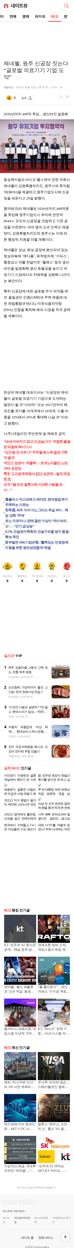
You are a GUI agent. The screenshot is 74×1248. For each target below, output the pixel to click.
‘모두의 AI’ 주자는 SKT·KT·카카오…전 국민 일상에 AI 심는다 (54, 1162)
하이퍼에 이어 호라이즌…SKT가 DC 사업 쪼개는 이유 (19, 1120)
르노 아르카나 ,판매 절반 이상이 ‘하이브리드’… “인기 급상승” (36, 523)
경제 (25, 16)
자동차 (12, 736)
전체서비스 (45, 1231)
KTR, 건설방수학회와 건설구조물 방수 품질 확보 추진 (36, 534)
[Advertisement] (37, 36)
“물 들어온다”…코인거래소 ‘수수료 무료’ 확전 (52, 983)
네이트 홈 (27, 1231)
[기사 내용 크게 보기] (67, 98)
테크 (54, 16)
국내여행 (13, 677)
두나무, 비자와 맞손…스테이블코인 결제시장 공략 (53, 1078)
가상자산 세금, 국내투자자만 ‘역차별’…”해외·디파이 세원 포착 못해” (20, 1162)
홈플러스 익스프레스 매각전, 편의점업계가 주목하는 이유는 (36, 502)
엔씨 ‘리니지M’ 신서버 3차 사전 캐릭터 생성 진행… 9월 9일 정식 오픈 (19, 1078)
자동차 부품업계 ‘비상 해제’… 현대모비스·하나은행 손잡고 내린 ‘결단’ (28, 731)
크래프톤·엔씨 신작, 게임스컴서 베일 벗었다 (53, 941)
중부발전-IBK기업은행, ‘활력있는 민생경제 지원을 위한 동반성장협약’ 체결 (36, 545)
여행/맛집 (14, 756)
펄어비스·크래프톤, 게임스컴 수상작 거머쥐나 (20, 1024)
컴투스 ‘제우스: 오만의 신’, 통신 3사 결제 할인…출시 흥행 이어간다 (53, 1120)
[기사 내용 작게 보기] (61, 99)
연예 (12, 16)
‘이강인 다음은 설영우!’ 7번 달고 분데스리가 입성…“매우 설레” (28, 712)
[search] (66, 5)
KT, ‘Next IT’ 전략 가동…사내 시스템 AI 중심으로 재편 (54, 1024)
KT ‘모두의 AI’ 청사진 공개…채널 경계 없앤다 (20, 941)
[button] (65, 1237)
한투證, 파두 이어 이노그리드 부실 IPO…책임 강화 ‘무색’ (36, 512)
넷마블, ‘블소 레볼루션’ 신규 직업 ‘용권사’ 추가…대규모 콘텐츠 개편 (19, 983)
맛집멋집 (13, 696)
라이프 (40, 16)
